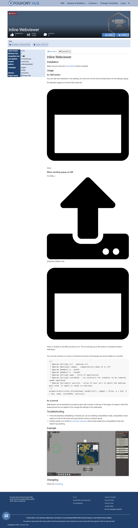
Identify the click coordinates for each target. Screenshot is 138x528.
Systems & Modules (75, 3)
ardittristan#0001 (27, 64)
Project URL (27, 75)
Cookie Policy (109, 506)
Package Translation (109, 3)
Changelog (59, 484)
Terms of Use (109, 503)
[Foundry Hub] (24, 3)
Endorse (124, 35)
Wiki (62, 3)
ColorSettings (70, 66)
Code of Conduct (110, 497)
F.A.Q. (75, 497)
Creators (92, 3)
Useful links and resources (81, 500)
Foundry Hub (24, 525)
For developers (78, 503)
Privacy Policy (109, 500)
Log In (123, 3)
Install (109, 35)
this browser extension (78, 421)
